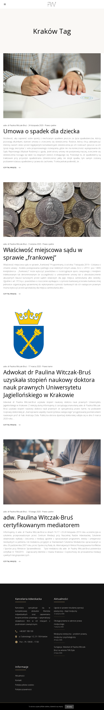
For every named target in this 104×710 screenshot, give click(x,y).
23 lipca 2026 (58, 653)
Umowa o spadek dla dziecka (41, 131)
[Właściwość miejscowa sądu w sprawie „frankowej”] (52, 209)
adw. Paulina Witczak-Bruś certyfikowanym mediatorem (41, 521)
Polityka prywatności (23, 689)
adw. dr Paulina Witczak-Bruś (15, 125)
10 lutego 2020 (34, 511)
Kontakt (18, 680)
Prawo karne (47, 366)
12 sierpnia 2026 (59, 614)
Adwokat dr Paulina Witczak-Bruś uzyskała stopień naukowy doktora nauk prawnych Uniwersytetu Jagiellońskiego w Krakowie (49, 383)
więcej (61, 706)
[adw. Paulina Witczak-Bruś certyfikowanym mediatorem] (52, 471)
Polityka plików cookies (24, 685)
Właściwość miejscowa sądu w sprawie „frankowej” (42, 253)
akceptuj (69, 706)
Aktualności (19, 675)
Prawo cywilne (50, 125)
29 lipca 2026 (58, 640)
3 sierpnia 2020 (34, 244)
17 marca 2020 (34, 366)
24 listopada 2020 (36, 125)
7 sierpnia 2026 (59, 627)
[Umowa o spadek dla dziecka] (52, 85)
